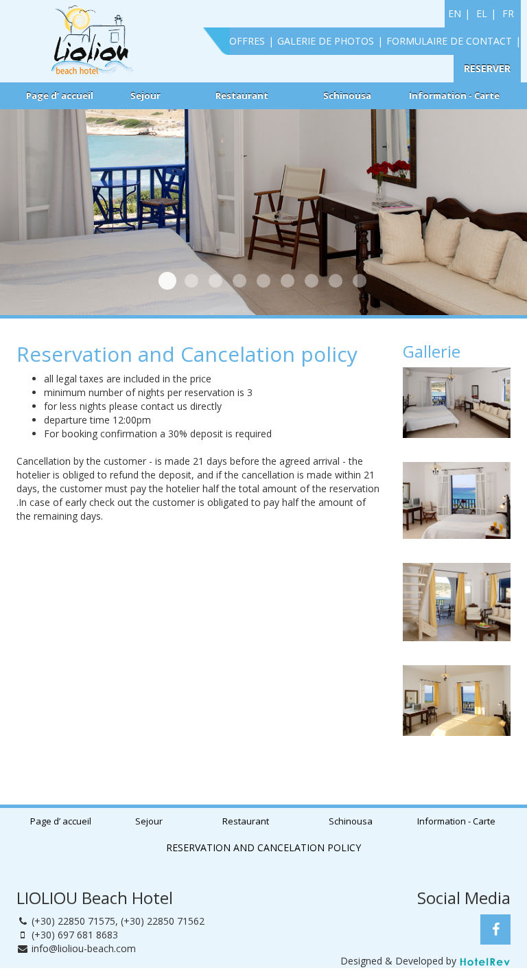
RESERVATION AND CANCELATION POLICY (263, 847)
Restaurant (241, 95)
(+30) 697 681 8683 (75, 934)
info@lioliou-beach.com (84, 948)
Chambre (167, 281)
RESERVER (487, 68)
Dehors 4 (311, 281)
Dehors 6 (359, 281)
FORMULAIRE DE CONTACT (449, 40)
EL (481, 13)
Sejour (145, 95)
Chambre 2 (239, 281)
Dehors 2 (263, 281)
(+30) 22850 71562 (162, 920)
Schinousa (347, 95)
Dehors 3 (287, 281)
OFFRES (247, 40)
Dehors (215, 281)
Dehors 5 (335, 281)
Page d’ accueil (59, 95)
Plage (191, 281)
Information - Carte (454, 95)
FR (508, 13)
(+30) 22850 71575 (73, 920)
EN (454, 13)
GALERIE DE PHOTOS (325, 40)
